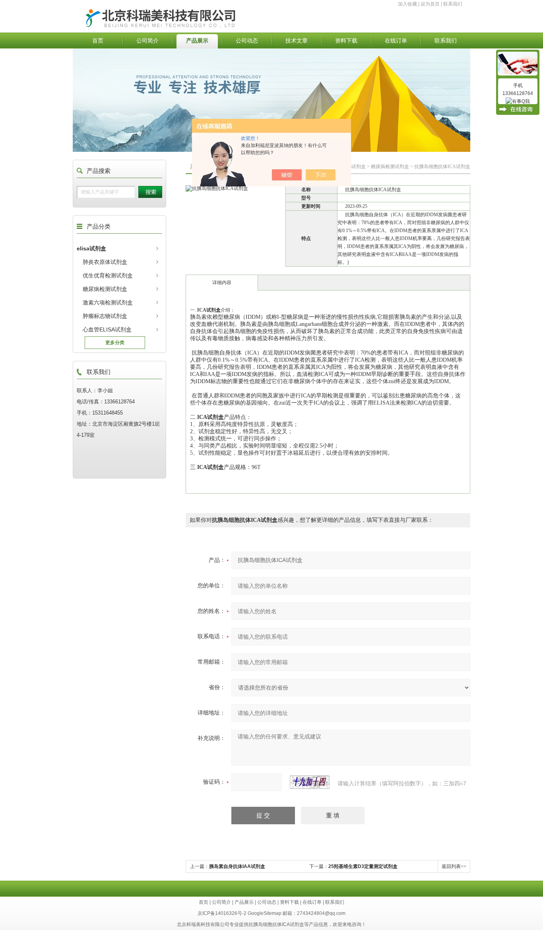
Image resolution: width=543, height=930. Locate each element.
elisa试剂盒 (354, 166)
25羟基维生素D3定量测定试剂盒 (363, 866)
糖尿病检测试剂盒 (390, 166)
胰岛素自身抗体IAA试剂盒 (237, 866)
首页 (97, 40)
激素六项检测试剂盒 (108, 302)
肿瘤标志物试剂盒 (105, 316)
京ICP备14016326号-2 (222, 913)
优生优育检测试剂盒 (108, 275)
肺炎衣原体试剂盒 (105, 262)
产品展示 (197, 40)
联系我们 (452, 4)
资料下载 (346, 40)
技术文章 (296, 40)
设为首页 (430, 4)
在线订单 (396, 40)
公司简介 (147, 40)
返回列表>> (454, 866)
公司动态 (247, 40)
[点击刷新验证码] (310, 782)
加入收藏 (407, 4)
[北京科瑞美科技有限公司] (209, 11)
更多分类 (114, 342)
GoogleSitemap (264, 913)
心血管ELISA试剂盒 (107, 329)
